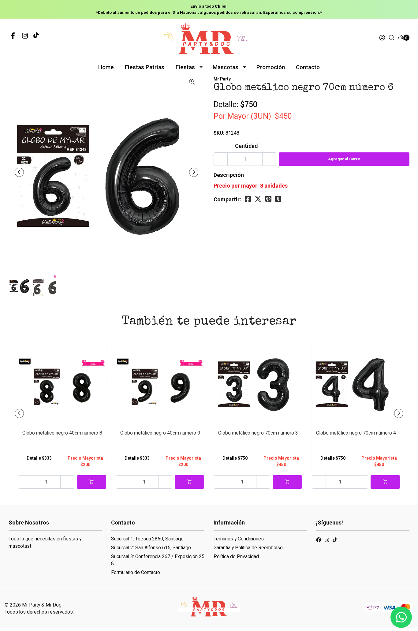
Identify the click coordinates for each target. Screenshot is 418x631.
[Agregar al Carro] (91, 482)
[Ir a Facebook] (13, 36)
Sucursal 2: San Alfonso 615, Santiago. (151, 548)
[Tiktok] (36, 36)
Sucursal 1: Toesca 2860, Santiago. (148, 539)
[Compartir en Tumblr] (278, 199)
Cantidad (246, 146)
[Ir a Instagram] (25, 36)
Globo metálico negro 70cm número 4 (356, 433)
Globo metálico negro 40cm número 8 (62, 433)
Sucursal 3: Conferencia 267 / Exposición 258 (157, 560)
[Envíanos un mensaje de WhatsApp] (401, 617)
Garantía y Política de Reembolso (248, 548)
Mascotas (225, 67)
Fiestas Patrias (144, 67)
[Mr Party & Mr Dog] (209, 38)
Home (106, 67)
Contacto (308, 67)
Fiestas (185, 67)
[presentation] (19, 172)
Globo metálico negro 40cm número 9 (160, 433)
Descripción (229, 175)
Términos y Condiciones (239, 539)
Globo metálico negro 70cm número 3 (258, 433)
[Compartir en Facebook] (248, 199)
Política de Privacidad (236, 556)
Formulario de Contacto (135, 572)
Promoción (270, 67)
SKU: (219, 133)
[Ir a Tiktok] (335, 540)
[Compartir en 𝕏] (258, 199)
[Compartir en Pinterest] (268, 199)
